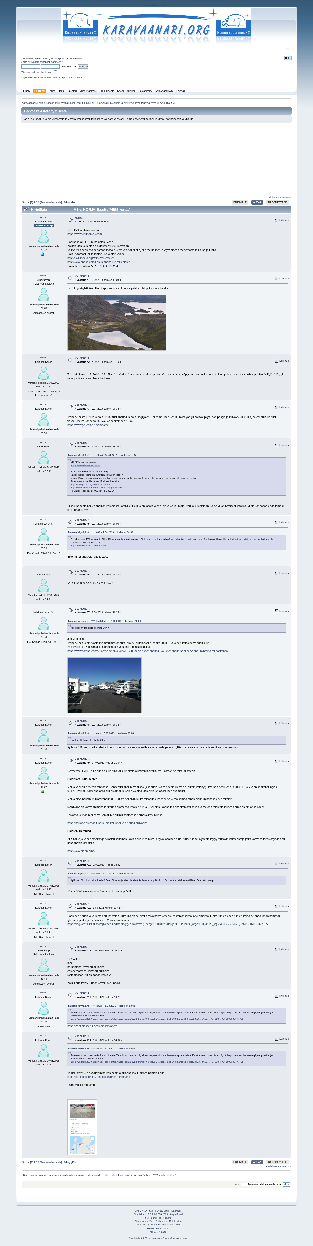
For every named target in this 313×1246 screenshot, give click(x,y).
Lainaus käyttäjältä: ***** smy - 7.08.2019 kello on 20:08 (101, 733)
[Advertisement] (156, 158)
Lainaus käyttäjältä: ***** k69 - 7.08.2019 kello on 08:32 (100, 532)
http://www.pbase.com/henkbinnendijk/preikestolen (98, 262)
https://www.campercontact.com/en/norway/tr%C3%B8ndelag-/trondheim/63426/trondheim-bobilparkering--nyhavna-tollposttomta (147, 651)
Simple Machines (172, 1211)
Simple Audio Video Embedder (151, 1221)
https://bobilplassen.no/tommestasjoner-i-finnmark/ (98, 1077)
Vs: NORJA (82, 276)
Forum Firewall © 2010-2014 (166, 1224)
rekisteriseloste (156, 5)
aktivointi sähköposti (39, 61)
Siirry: (237, 1184)
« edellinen (271, 197)
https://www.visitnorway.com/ (84, 234)
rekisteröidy (75, 58)
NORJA (80, 217)
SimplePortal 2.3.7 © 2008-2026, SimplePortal (158, 1214)
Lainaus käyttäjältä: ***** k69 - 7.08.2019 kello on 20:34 (100, 873)
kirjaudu (60, 58)
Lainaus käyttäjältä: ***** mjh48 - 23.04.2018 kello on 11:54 (102, 455)
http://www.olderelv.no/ (81, 851)
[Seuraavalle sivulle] (51, 202)
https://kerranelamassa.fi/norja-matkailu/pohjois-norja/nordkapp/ (107, 823)
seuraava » (284, 197)
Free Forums (164, 1217)
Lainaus (284, 220)
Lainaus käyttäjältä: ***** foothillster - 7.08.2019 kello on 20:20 (104, 621)
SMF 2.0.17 (141, 1211)
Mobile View (175, 1221)
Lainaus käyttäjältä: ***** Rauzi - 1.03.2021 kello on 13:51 (101, 1006)
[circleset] (42, 792)
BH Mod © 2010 (158, 1232)
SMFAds (149, 1217)
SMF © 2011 (155, 1211)
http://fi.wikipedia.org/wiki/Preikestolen (91, 258)
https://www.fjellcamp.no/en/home (88, 425)
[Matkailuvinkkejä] (42, 255)
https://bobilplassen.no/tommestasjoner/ (92, 1026)
